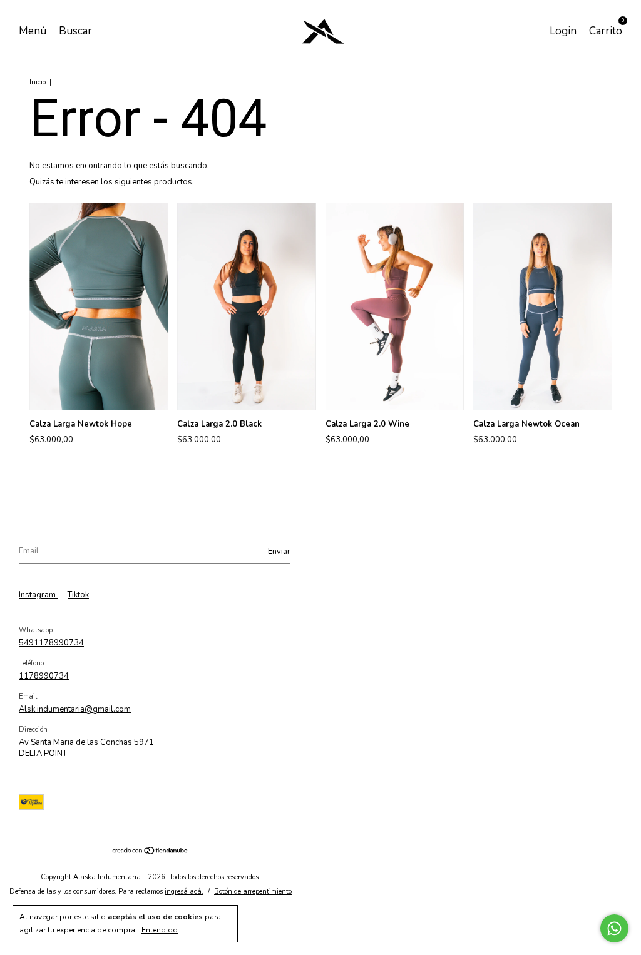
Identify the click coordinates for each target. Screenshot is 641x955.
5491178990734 (51, 643)
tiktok (78, 594)
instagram (38, 594)
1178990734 (44, 676)
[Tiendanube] (150, 852)
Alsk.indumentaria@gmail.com (75, 709)
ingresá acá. (184, 891)
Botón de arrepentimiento (253, 891)
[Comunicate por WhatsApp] (614, 928)
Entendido (159, 930)
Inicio (37, 82)
